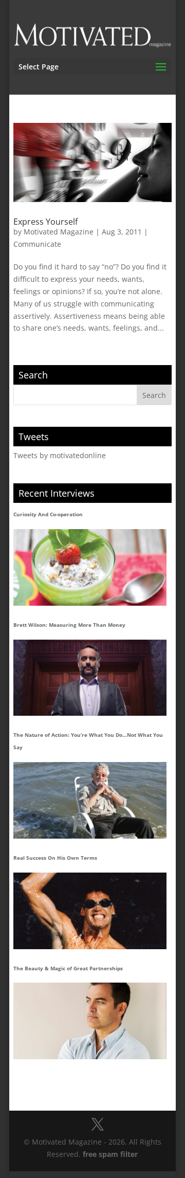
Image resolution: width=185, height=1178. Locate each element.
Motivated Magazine (59, 232)
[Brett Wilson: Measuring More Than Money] (89, 678)
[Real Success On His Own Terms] (89, 911)
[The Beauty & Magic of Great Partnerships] (89, 1021)
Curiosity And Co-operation (48, 514)
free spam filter (110, 1154)
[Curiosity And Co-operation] (89, 567)
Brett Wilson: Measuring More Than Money (69, 624)
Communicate (37, 244)
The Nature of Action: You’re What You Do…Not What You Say (88, 741)
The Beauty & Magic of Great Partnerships (68, 968)
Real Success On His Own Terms (55, 857)
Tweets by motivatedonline (59, 455)
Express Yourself (45, 221)
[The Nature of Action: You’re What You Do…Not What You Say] (89, 800)
